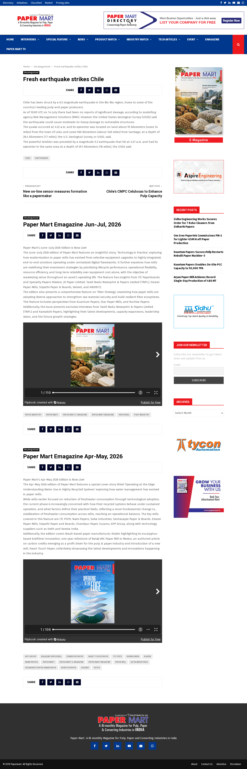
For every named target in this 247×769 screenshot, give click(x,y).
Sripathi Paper (68, 668)
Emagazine (212, 39)
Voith (97, 668)
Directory (8, 2)
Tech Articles (167, 39)
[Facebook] (94, 746)
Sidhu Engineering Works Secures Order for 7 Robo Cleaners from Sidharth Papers (195, 223)
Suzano (85, 668)
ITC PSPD (117, 656)
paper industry (33, 415)
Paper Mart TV (16, 49)
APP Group (30, 656)
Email (177, 365)
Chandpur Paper (74, 656)
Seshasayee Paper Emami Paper (40, 668)
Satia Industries (139, 662)
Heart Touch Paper (98, 656)
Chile (27, 158)
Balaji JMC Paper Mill (51, 656)
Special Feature (57, 39)
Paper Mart (52, 415)
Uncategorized (31, 72)
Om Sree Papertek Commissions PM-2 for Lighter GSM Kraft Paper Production (198, 239)
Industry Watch (137, 39)
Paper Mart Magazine (103, 415)
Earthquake (41, 158)
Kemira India (133, 656)
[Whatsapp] (152, 746)
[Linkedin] (118, 746)
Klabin (147, 656)
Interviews (28, 39)
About (194, 764)
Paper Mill (124, 415)
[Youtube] (129, 746)
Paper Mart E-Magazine (75, 415)
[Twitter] (106, 746)
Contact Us (207, 764)
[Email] (141, 746)
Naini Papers (31, 662)
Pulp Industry (141, 415)
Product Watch (106, 39)
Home (10, 39)
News (81, 39)
